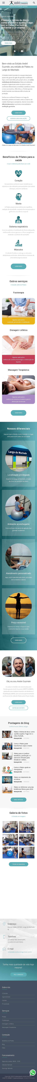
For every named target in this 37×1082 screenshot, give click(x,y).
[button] (34, 3)
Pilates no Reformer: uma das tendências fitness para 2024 (24, 788)
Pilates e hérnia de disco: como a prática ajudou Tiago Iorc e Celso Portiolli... (24, 734)
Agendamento (6, 997)
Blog (3, 1044)
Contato (4, 1000)
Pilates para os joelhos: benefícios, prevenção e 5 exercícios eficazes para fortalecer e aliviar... (22, 756)
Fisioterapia (5, 1020)
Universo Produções (29, 1078)
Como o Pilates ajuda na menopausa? (22, 768)
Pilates (4, 1017)
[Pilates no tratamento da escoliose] (7, 779)
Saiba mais (8, 43)
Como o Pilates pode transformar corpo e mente (23, 745)
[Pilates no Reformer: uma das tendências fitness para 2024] (7, 789)
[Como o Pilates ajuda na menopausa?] (7, 770)
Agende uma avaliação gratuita (18, 6)
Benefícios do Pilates (8, 1041)
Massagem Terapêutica (9, 1027)
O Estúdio (5, 993)
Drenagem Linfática (8, 1024)
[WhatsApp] (33, 1075)
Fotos (3, 1048)
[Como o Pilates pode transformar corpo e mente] (7, 746)
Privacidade (5, 1004)
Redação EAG (18, 738)
